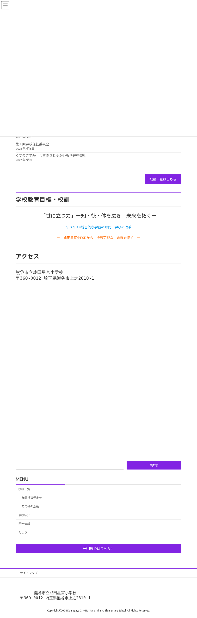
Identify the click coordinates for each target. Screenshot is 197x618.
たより (22, 532)
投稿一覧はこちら (162, 179)
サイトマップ (28, 573)
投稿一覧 (24, 489)
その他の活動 (30, 506)
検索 (154, 465)
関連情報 (24, 524)
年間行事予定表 (32, 498)
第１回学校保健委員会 (32, 144)
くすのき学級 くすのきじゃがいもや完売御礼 (51, 155)
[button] (98, 548)
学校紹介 (24, 515)
